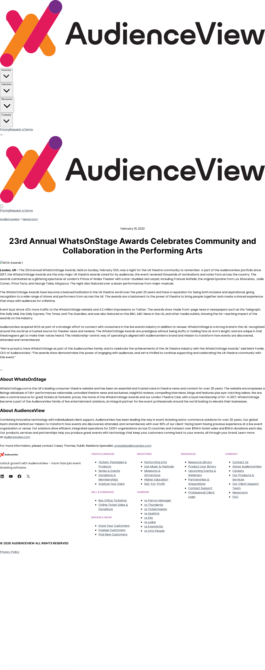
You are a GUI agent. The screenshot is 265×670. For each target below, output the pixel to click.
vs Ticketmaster (155, 509)
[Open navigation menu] (1, 134)
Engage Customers (111, 530)
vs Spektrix (152, 513)
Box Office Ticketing (112, 500)
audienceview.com (17, 437)
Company (6, 114)
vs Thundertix (153, 505)
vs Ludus (150, 522)
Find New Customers (112, 534)
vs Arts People (154, 531)
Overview (6, 70)
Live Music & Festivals (159, 466)
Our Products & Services (243, 477)
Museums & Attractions (152, 473)
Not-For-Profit (154, 484)
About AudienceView (247, 466)
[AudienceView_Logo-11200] (132, 66)
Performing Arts (155, 462)
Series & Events (109, 471)
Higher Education (156, 479)
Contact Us (240, 462)
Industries (6, 84)
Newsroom (30, 219)
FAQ (235, 497)
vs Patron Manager (157, 500)
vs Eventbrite (153, 526)
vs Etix (148, 518)
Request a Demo (21, 129)
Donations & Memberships (108, 477)
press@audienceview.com (132, 446)
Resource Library (200, 462)
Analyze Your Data (111, 484)
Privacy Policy (9, 552)
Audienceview (9, 219)
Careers (238, 471)
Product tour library (202, 466)
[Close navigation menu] (1, 206)
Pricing (5, 129)
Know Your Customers (114, 526)
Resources (7, 99)
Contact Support (200, 488)
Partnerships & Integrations (198, 481)
